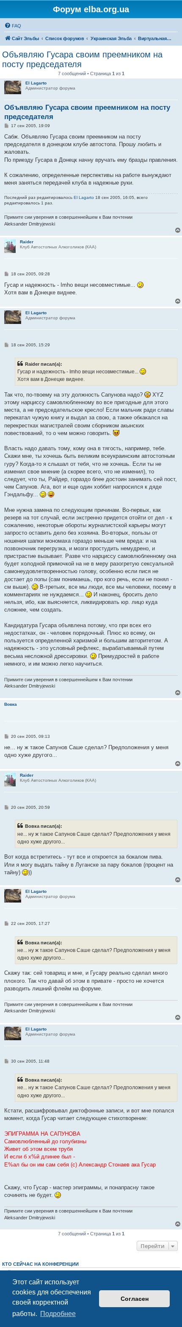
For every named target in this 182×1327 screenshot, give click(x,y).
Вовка (10, 704)
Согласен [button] (135, 1298)
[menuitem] (12, 26)
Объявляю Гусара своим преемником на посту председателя (82, 59)
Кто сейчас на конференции (40, 1264)
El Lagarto (36, 83)
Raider (26, 241)
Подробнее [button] (58, 1313)
